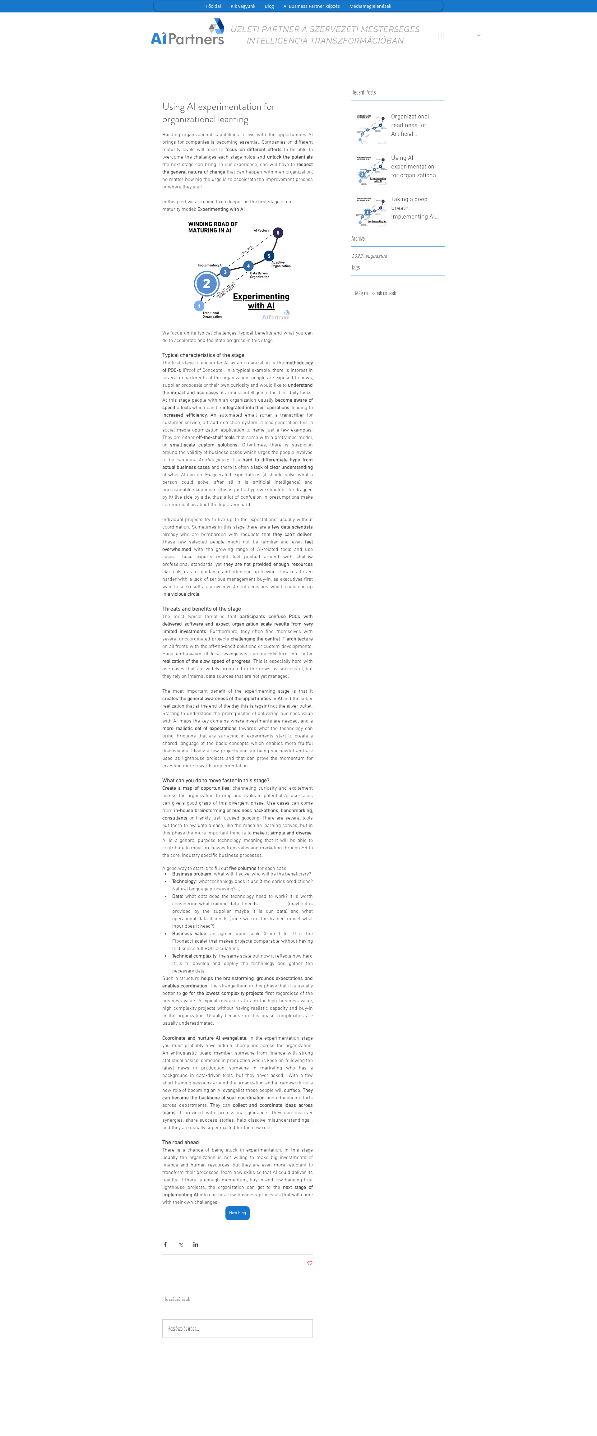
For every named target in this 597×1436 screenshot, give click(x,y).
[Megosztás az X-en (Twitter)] (180, 1244)
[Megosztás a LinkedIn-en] (196, 1244)
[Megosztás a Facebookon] (165, 1244)
